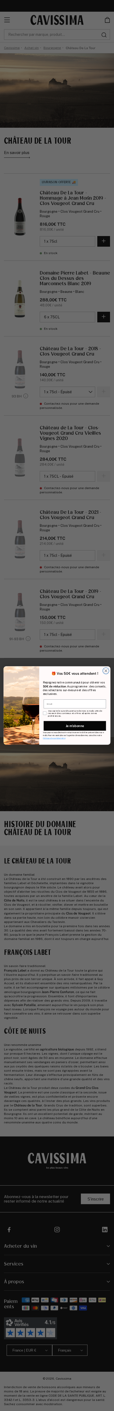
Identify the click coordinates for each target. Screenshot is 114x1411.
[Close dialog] (106, 671)
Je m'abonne (75, 726)
